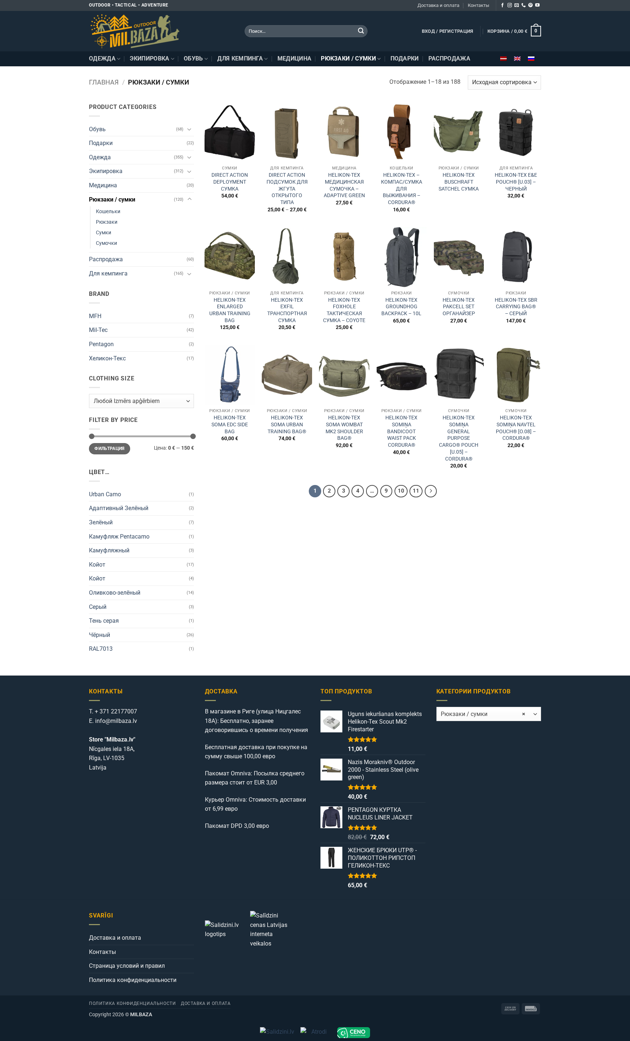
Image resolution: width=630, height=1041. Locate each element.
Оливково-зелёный (114, 592)
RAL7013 (101, 648)
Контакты (478, 5)
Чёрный (99, 634)
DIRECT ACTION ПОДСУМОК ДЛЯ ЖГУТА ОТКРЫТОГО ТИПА (287, 189)
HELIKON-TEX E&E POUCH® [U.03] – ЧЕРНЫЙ (516, 182)
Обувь (193, 58)
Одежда (102, 58)
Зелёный (101, 522)
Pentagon (101, 344)
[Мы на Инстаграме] (510, 5)
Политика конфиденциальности (132, 980)
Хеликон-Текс (107, 358)
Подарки (404, 58)
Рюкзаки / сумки (348, 58)
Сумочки (106, 243)
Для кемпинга (240, 58)
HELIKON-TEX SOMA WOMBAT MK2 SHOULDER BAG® (344, 428)
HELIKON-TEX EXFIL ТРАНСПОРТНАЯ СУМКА (287, 310)
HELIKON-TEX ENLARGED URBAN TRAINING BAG (229, 310)
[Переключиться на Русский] (531, 58)
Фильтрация (109, 448)
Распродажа (449, 58)
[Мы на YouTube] (537, 5)
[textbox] (140, 401)
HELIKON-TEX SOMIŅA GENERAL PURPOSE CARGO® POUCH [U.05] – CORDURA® (458, 438)
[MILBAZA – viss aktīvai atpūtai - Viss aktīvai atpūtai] (161, 31)
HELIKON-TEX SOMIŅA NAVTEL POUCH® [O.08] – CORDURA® (516, 428)
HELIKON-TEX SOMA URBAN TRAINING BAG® (287, 424)
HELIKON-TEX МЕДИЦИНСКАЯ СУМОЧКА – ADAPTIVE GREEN (344, 185)
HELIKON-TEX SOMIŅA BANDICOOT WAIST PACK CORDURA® (401, 431)
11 (416, 491)
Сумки (103, 233)
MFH (95, 316)
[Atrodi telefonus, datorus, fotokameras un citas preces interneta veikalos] (316, 1032)
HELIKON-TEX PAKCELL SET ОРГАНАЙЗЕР (459, 307)
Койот (97, 564)
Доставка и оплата (438, 5)
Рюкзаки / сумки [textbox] (483, 714)
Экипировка (149, 58)
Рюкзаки (106, 222)
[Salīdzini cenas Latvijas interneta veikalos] (272, 928)
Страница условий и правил (127, 965)
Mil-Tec (98, 329)
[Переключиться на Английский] (517, 58)
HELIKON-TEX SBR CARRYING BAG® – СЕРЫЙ (516, 307)
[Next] (431, 491)
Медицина (294, 58)
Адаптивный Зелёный (118, 508)
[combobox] (141, 401)
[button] (448, 31)
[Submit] (361, 31)
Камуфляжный (109, 550)
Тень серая (104, 620)
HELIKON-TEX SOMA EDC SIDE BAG (229, 424)
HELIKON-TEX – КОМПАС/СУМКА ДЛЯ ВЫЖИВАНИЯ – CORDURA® (401, 189)
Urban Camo (105, 494)
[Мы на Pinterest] (530, 5)
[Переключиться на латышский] (503, 58)
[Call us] (523, 5)
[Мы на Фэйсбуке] (502, 5)
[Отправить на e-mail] (516, 5)
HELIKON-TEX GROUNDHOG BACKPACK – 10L (401, 307)
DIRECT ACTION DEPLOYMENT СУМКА (229, 182)
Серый (97, 606)
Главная (103, 82)
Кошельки (108, 211)
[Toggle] (189, 129)
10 (401, 491)
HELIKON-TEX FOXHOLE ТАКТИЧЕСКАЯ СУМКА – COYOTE (344, 310)
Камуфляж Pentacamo (119, 536)
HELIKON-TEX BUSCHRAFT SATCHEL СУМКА (459, 182)
